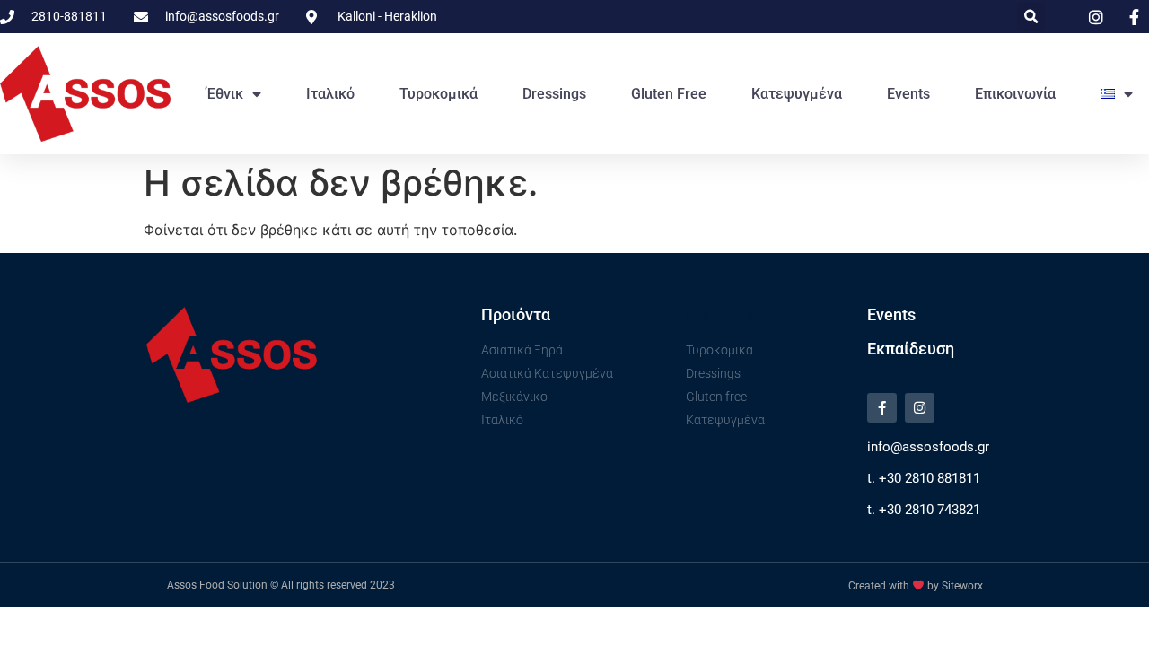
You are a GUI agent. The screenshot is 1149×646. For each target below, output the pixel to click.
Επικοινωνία (1015, 93)
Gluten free (668, 93)
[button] (1031, 17)
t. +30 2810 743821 (923, 510)
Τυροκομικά (438, 93)
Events (908, 93)
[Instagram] (919, 408)
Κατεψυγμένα (796, 93)
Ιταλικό (330, 93)
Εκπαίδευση (910, 348)
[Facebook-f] (882, 408)
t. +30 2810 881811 (923, 478)
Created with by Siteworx (915, 586)
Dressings (554, 93)
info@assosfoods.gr (928, 447)
